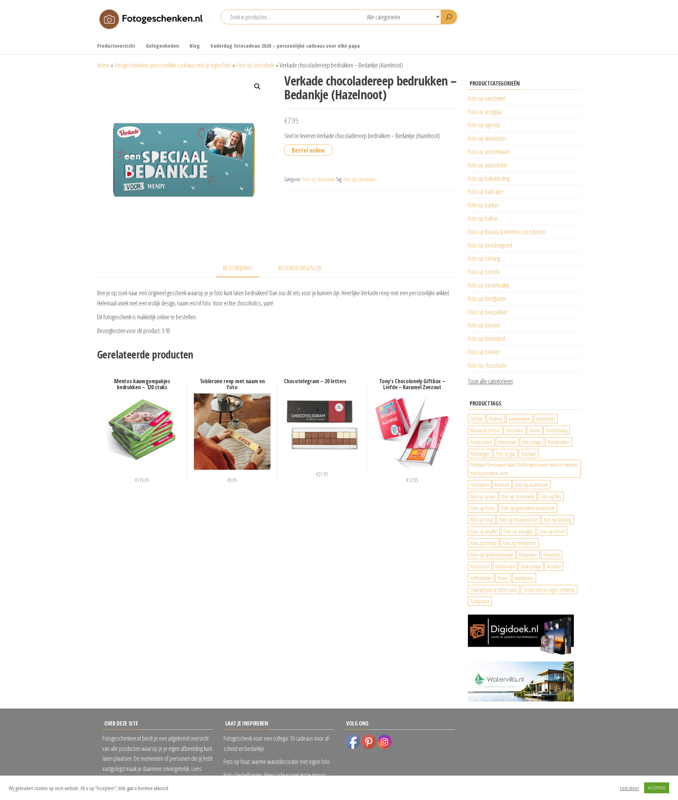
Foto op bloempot (486, 338)
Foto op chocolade (255, 65)
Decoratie (514, 430)
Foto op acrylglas (485, 111)
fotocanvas (507, 441)
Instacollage (531, 566)
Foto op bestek (483, 271)
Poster (503, 577)
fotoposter (528, 554)
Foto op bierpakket (487, 312)
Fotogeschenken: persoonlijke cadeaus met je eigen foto (172, 65)
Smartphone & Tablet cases (493, 589)
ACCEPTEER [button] (656, 787)
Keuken (554, 566)
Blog (195, 45)
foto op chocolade (360, 179)
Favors (534, 430)
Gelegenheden (162, 45)
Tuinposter (479, 601)
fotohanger (480, 453)
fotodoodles (559, 441)
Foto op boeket (484, 352)
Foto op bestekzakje (489, 285)
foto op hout (481, 519)
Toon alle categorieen (490, 381)
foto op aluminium (531, 484)
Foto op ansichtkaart (489, 151)
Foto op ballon (483, 218)
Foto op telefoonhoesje (491, 554)
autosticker (545, 418)
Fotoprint (551, 554)
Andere (495, 418)
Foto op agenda (484, 124)
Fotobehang (556, 430)
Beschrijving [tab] (237, 267)
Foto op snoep (483, 542)
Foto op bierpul (484, 325)
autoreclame (519, 418)
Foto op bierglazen (487, 298)
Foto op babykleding (489, 178)
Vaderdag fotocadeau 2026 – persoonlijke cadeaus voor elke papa (285, 45)
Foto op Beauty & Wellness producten (507, 231)
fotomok (502, 484)
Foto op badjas (483, 205)
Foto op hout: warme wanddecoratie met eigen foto (277, 761)
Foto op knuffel (484, 531)
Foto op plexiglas (518, 531)
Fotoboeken (481, 441)
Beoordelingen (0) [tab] (299, 267)
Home (103, 65)
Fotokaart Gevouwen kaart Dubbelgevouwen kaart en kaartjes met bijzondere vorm (524, 468)
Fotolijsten (479, 484)
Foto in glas (505, 453)
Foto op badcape (485, 191)
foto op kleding (557, 519)
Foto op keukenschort (518, 519)
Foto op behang (484, 258)
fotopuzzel (479, 566)
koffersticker (481, 577)
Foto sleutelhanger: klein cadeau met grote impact (275, 775)
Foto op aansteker (487, 98)
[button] (257, 86)
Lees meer (629, 788)
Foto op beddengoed (490, 245)
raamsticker (524, 577)
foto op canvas (482, 496)
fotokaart (528, 453)
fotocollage (532, 441)
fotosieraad (505, 566)
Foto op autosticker (488, 165)
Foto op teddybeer (519, 542)
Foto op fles (550, 496)
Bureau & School (485, 430)
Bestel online (308, 150)
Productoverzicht (116, 45)
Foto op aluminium (487, 138)
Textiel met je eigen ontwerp (549, 589)
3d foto (476, 418)
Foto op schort (552, 531)
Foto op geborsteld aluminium (528, 507)
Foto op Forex (482, 507)
